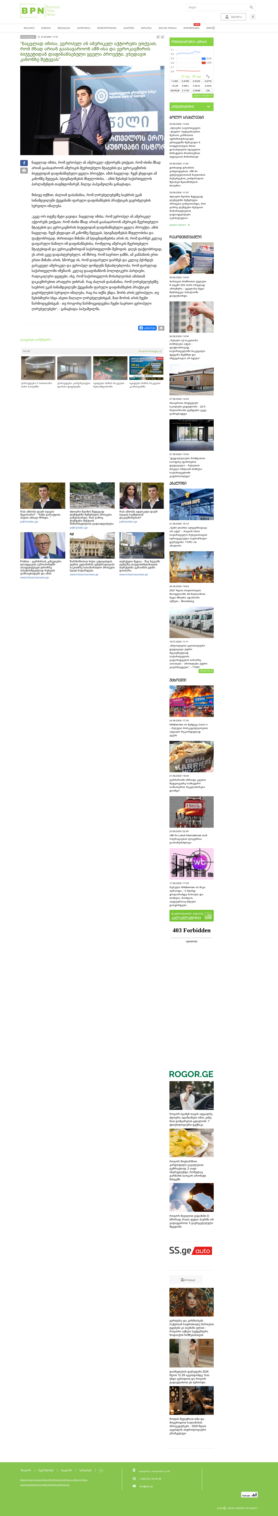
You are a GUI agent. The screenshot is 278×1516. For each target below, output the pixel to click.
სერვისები (85, 1470)
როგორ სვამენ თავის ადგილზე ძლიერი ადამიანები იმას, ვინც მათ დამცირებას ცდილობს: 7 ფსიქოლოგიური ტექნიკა (191, 1119)
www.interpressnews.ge (34, 577)
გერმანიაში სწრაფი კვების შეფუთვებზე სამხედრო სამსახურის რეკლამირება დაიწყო (187, 785)
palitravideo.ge (29, 521)
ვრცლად (205, 670)
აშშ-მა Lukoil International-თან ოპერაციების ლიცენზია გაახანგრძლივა (188, 839)
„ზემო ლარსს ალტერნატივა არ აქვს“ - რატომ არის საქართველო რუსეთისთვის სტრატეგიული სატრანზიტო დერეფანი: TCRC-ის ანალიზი (188, 536)
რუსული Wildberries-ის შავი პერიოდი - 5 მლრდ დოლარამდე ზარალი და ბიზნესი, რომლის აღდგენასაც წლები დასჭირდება (187, 896)
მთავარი (26, 1470)
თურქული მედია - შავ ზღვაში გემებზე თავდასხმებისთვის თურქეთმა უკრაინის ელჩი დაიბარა (139, 566)
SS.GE (26, 351)
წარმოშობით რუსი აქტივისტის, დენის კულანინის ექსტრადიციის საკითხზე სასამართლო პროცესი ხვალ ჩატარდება (92, 566)
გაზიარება (149, 328)
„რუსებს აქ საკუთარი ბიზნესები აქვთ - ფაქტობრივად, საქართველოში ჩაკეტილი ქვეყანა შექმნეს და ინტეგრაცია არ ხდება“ (187, 349)
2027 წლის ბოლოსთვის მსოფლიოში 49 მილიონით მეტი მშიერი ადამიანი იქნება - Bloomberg (187, 596)
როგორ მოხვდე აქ (150, 351)
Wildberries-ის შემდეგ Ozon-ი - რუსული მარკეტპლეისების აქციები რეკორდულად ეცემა (188, 730)
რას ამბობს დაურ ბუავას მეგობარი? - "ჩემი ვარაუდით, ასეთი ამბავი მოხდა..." (40, 514)
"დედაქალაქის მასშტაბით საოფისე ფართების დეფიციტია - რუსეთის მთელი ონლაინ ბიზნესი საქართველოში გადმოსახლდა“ (187, 467)
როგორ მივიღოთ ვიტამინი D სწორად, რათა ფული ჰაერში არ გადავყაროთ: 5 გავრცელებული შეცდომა (191, 1221)
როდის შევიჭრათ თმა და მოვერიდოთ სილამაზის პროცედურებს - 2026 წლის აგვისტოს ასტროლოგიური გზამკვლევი (187, 1426)
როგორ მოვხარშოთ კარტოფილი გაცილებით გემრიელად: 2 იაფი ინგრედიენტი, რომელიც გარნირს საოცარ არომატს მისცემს (187, 1170)
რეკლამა (66, 1470)
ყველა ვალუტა (202, 95)
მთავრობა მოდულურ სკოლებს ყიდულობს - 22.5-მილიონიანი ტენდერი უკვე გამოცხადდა (187, 408)
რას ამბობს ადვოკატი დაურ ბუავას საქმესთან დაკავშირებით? (138, 514)
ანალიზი (177, 483)
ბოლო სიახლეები (186, 117)
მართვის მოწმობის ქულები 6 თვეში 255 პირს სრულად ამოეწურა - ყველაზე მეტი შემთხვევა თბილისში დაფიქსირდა (187, 288)
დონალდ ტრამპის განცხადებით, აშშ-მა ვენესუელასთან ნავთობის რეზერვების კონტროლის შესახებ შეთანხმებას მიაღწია (187, 176)
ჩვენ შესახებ (46, 1470)
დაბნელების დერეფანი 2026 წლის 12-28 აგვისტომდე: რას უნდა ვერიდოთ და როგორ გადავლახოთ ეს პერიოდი (189, 1377)
